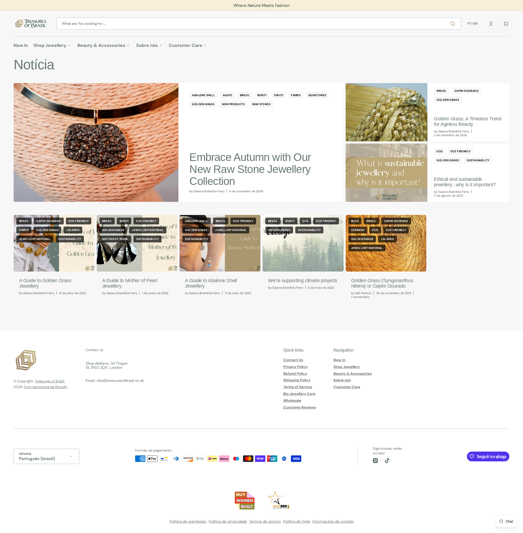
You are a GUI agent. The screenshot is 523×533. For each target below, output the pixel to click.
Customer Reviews (299, 407)
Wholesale (292, 400)
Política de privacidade (228, 521)
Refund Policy (295, 373)
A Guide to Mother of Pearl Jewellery (129, 283)
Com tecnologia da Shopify (45, 387)
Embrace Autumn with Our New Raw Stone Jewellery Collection (250, 169)
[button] (491, 24)
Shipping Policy (297, 380)
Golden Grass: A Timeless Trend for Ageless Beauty (467, 121)
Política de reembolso (187, 521)
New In (339, 360)
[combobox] (258, 23)
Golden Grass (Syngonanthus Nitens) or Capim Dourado (382, 283)
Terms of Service (297, 387)
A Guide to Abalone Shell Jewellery (211, 283)
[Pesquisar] (454, 24)
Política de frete (296, 521)
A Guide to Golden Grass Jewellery (45, 283)
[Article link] (178, 142)
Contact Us (293, 360)
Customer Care (346, 387)
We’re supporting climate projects (302, 280)
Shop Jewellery (346, 366)
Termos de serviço (265, 521)
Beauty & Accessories (352, 373)
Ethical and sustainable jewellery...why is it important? (464, 181)
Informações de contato (333, 521)
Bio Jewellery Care (299, 393)
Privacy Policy (295, 366)
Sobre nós (342, 380)
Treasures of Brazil (49, 381)
